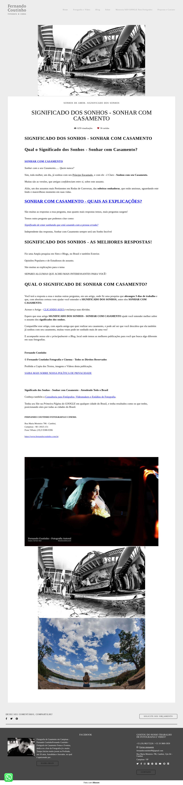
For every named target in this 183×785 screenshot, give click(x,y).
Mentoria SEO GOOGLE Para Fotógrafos (134, 10)
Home (65, 10)
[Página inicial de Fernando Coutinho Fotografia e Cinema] (23, 9)
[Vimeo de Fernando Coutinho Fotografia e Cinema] (156, 764)
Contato (146, 772)
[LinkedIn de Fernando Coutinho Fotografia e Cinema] (168, 764)
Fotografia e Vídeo (81, 10)
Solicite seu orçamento (158, 716)
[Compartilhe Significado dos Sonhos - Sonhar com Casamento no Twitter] (11, 719)
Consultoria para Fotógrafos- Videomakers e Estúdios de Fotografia (80, 396)
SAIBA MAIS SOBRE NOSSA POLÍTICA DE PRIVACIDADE (58, 373)
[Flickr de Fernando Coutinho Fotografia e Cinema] (148, 764)
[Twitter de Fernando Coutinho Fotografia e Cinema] (138, 764)
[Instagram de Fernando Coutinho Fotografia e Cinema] (145, 764)
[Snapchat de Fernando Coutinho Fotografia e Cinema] (164, 764)
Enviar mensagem (146, 747)
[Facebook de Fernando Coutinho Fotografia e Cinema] (141, 764)
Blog (98, 10)
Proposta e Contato (166, 10)
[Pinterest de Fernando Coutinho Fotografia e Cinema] (152, 764)
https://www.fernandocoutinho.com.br (41, 436)
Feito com (92, 783)
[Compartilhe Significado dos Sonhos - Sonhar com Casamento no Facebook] (6, 719)
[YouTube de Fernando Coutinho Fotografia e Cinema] (160, 764)
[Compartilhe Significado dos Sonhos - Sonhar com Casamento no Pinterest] (17, 719)
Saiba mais (47, 763)
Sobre (108, 10)
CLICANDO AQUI (53, 309)
